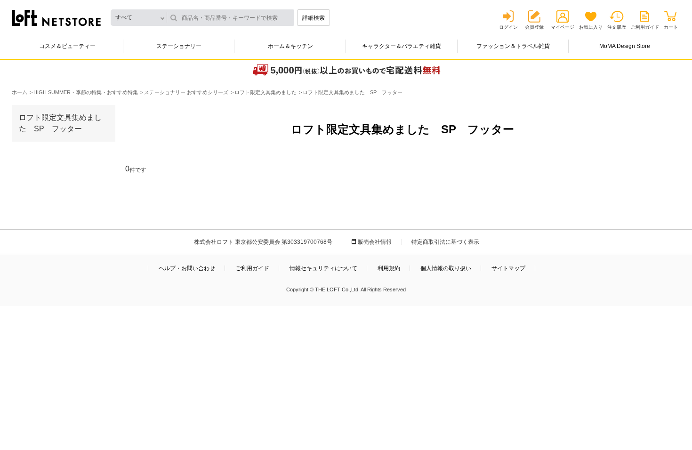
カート (671, 27)
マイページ (562, 27)
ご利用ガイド (645, 27)
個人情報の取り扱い (445, 268)
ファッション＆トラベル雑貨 (513, 46)
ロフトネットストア (56, 17)
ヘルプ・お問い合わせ (187, 268)
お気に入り (591, 27)
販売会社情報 (375, 242)
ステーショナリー (178, 46)
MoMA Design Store (624, 46)
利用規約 (389, 268)
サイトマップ (508, 268)
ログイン (508, 27)
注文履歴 (616, 27)
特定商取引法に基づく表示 (445, 242)
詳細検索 (313, 18)
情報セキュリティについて (323, 268)
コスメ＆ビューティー (67, 46)
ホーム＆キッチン (290, 46)
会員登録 (534, 27)
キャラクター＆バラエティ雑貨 (401, 46)
